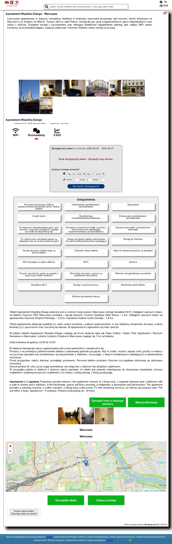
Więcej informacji (146, 402)
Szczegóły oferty (65, 500)
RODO (110, 540)
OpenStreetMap (159, 490)
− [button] (10, 451)
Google (49, 537)
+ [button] (10, 446)
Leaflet (146, 490)
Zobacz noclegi (106, 500)
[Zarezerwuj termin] (165, 13)
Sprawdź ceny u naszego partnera (108, 402)
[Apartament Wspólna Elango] (29, 97)
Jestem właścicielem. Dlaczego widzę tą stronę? (24, 512)
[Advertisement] (86, 54)
